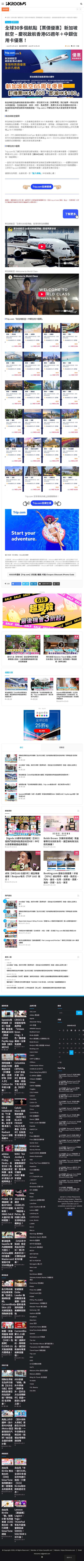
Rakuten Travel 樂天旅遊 (38, 1307)
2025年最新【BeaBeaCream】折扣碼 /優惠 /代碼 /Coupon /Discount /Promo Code (69, 1083)
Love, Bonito (34, 1220)
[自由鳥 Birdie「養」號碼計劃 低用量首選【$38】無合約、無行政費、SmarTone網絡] (7, 1503)
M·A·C (32, 1227)
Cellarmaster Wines (36, 1065)
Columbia (33, 1099)
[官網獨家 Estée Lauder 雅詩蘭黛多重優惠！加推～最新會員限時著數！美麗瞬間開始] (20, 1283)
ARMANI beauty (35, 1028)
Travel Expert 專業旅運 (38, 1350)
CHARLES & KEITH (36, 1069)
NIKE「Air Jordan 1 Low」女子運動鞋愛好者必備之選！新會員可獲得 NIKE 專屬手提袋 (20, 1166)
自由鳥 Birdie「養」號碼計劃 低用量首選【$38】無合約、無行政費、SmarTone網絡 (7, 1521)
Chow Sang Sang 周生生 (38, 1072)
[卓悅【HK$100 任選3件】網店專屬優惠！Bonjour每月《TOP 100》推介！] (22, 861)
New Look (33, 1267)
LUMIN (32, 1223)
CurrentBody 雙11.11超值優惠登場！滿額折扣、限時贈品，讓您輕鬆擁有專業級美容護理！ (22, 1343)
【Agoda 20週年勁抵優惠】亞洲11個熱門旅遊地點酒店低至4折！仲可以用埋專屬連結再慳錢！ (22, 841)
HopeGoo (33, 1166)
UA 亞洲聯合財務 (35, 1364)
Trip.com (8, 22)
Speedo (32, 1333)
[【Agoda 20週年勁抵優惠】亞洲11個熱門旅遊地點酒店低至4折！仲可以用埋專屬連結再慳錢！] (22, 826)
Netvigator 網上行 (36, 1264)
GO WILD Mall (34, 1146)
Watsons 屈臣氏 (35, 1374)
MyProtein (33, 1257)
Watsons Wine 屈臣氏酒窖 (39, 1370)
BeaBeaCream (35, 1032)
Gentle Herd (34, 1143)
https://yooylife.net (45, 1550)
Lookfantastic (34, 1217)
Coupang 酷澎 (34, 1106)
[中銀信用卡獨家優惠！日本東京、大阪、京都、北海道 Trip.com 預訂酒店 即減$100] (11, 934)
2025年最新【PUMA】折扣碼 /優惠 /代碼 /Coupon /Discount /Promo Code (70, 1142)
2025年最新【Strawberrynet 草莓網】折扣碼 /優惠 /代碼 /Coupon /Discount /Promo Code (70, 1148)
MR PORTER (34, 1254)
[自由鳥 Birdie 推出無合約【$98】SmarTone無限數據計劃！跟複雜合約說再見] (7, 1461)
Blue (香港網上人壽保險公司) (40, 1038)
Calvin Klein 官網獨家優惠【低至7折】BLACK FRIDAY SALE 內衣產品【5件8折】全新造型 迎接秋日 (20, 1121)
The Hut (32, 1340)
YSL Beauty (34, 1387)
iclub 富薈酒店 (34, 1170)
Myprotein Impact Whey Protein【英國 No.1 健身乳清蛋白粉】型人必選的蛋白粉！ (48, 921)
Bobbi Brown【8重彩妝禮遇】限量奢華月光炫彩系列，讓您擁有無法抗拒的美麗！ (61, 841)
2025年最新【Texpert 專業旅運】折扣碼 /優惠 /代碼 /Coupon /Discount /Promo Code (69, 1155)
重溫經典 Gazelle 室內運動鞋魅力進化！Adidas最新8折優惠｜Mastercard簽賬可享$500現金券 (8, 1253)
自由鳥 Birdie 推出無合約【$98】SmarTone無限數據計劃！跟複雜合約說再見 (7, 1478)
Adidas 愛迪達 (34, 1015)
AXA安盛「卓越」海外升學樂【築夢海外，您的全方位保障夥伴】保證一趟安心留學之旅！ (20, 1391)
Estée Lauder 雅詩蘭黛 (38, 1123)
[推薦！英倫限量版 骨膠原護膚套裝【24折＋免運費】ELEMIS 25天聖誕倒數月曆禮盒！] (7, 1325)
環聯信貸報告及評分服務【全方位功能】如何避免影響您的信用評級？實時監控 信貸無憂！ (7, 1391)
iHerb (31, 1173)
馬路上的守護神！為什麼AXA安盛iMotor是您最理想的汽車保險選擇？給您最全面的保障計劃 (7, 1431)
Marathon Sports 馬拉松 (38, 1237)
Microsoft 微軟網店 (36, 1247)
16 (83, 1043)
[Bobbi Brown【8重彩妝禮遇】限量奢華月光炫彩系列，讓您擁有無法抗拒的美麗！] (61, 826)
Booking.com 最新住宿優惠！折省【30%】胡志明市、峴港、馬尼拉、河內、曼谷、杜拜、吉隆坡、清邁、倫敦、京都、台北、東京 (61, 878)
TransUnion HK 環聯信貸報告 (40, 1347)
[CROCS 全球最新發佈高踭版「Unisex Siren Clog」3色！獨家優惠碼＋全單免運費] (20, 1014)
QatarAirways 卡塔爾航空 (38, 1303)
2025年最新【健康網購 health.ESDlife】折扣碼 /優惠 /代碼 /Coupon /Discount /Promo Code (69, 1189)
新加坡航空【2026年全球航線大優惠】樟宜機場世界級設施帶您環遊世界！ (16, 694)
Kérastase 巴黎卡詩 (36, 1186)
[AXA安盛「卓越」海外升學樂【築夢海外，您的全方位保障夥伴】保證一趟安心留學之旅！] (11, 768)
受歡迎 (61, 747)
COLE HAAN (34, 1092)
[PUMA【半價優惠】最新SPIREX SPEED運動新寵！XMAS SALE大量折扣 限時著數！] (7, 1193)
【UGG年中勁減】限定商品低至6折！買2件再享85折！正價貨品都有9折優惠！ (20, 1251)
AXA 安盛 (33, 1025)
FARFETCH (33, 1129)
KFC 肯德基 (34, 1190)
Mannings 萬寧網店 (36, 1234)
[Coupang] (42, 611)
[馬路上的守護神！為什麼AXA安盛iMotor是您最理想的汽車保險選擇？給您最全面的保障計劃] (7, 1413)
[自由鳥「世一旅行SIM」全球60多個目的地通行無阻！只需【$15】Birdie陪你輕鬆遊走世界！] (20, 1461)
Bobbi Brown (34, 1042)
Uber (31, 1357)
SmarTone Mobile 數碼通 (38, 1330)
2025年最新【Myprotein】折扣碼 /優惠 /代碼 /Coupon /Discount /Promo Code (70, 1130)
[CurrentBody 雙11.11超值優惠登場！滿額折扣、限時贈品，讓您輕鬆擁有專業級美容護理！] (20, 1325)
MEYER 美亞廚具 (35, 1244)
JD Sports (33, 1183)
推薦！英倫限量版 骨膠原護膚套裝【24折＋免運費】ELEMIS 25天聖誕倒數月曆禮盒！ (7, 1341)
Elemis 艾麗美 (34, 1119)
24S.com (33, 1012)
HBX (31, 1160)
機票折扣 (20, 17)
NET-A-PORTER (35, 1260)
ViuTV (32, 1367)
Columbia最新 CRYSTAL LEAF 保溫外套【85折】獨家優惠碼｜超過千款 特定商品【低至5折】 (20, 1076)
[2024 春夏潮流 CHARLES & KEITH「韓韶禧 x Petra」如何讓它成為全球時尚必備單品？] (20, 1193)
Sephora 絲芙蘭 (35, 1313)
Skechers (33, 1320)
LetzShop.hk (34, 1213)
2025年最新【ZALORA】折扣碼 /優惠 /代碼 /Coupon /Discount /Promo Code (70, 1182)
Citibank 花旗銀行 (36, 1079)
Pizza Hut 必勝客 (35, 1290)
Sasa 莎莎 (33, 1323)
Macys (32, 1230)
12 (67, 1043)
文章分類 (14, 17)
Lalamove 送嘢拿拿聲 (37, 1200)
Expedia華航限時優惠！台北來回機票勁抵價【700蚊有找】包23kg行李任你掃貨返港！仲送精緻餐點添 (68, 695)
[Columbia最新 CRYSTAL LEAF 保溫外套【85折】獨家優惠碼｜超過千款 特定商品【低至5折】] (20, 1057)
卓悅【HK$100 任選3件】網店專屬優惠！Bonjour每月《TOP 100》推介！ (22, 876)
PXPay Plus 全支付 (36, 1300)
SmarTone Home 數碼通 (38, 1327)
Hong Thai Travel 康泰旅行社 (40, 1163)
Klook (31, 1197)
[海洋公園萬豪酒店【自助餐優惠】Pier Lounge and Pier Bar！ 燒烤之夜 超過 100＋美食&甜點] (11, 943)
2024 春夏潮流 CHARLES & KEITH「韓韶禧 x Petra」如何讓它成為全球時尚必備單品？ (20, 1211)
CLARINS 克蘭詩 (35, 1075)
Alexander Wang (35, 1022)
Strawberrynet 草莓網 (37, 1337)
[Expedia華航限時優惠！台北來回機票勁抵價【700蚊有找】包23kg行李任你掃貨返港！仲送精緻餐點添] (68, 684)
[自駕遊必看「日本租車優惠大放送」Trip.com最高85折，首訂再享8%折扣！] (42, 684)
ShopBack (33, 1317)
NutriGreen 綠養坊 (36, 1274)
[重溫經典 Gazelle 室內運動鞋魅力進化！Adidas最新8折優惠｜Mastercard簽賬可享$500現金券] (7, 1235)
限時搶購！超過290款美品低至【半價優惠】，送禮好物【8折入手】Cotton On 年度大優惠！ (7, 1076)
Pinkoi (32, 1286)
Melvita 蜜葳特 (35, 1240)
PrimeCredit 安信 (35, 1293)
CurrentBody (34, 1112)
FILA (31, 1133)
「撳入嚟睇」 (36, 173)
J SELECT (33, 1180)
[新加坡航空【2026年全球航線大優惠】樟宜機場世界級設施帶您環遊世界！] (16, 684)
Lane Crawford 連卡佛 (37, 1207)
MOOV (32, 1250)
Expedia (32, 1126)
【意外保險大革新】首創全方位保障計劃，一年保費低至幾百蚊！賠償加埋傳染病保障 (20, 1430)
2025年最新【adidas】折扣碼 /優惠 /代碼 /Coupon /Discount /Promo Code (70, 1076)
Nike (31, 1271)
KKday (32, 1193)
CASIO (32, 1055)
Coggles (32, 1089)
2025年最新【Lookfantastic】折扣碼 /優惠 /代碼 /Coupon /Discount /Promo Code (70, 1123)
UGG (31, 1360)
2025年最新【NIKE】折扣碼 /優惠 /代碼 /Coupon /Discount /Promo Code (70, 1136)
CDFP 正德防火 (35, 1059)
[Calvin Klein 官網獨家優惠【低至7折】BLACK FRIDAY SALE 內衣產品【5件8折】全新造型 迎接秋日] (20, 1102)
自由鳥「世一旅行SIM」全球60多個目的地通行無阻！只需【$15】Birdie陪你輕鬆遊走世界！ (20, 1480)
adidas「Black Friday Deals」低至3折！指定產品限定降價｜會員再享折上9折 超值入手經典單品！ (7, 1167)
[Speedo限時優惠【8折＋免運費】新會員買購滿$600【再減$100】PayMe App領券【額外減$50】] (11, 797)
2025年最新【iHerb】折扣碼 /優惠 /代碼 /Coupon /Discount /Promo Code (69, 1103)
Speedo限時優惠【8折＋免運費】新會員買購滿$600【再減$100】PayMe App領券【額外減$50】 (7, 1033)
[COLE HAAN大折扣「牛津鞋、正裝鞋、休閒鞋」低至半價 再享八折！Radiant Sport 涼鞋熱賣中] (7, 1102)
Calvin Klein (34, 1052)
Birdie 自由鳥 (34, 1035)
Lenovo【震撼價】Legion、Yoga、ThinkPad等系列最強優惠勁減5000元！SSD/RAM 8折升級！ (20, 1523)
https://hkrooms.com (68, 1550)
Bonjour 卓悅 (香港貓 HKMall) (40, 1045)
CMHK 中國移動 (35, 1086)
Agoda (32, 1018)
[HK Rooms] (16, 4)
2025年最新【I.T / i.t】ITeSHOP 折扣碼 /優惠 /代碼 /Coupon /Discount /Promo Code (70, 1096)
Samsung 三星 (35, 1310)
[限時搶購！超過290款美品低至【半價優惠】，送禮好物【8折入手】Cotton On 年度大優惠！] (7, 1057)
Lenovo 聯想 (34, 1210)
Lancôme (33, 1203)
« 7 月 (59, 1062)
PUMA (32, 1296)
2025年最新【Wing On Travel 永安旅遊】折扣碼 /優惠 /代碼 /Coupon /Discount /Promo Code (70, 1175)
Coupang (42, 592)
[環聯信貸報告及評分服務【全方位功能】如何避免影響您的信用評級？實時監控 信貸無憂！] (11, 758)
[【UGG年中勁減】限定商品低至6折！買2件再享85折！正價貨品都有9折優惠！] (20, 1235)
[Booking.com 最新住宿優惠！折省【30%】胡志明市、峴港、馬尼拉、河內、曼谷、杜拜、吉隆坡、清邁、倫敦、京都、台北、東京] (61, 861)
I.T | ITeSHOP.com (36, 1176)
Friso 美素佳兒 (35, 1136)
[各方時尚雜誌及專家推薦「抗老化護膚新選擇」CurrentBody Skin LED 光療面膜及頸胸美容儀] (7, 1283)
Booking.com (34, 1049)
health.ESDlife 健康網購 (38, 1153)
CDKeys (32, 1062)
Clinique (32, 1082)
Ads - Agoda (42, 708)
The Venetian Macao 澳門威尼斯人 (42, 1344)
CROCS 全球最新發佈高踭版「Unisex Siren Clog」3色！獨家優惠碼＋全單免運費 (20, 1032)
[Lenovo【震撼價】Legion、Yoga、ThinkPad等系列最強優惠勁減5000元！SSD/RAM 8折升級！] (20, 1503)
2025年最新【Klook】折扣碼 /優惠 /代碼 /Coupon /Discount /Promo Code (69, 1116)
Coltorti (32, 1096)
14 (75, 1043)
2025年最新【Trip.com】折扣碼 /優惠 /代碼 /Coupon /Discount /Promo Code (42, 575)
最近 (21, 747)
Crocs (32, 1109)
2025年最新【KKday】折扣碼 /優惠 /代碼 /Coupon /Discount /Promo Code (70, 1110)
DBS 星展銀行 (34, 1116)
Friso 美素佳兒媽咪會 (37, 1139)
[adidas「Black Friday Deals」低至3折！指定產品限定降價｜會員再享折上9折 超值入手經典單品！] (7, 1148)
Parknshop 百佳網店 (37, 1283)
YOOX (32, 1384)
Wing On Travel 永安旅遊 (38, 1377)
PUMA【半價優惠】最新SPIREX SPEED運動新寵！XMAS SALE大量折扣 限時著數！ (7, 1209)
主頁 (8, 17)
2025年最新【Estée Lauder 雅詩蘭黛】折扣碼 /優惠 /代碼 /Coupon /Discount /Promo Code (69, 1089)
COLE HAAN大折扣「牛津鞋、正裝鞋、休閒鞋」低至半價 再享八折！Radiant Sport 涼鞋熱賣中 (7, 1123)
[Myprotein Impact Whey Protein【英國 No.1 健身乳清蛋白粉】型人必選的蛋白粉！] (11, 924)
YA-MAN (33, 1381)
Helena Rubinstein (36, 1156)
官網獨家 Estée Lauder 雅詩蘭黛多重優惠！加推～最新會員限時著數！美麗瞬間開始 (20, 1301)
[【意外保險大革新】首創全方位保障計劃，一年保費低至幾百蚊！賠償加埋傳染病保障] (20, 1413)
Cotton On (33, 1102)
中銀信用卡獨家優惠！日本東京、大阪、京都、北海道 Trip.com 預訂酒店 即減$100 (47, 931)
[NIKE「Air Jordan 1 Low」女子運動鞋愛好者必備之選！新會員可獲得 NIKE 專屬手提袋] (20, 1148)
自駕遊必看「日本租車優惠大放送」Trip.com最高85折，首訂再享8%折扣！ (42, 694)
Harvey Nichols (35, 1149)
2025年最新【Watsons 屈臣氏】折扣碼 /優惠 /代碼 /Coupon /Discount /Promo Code (70, 1169)
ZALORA (33, 1391)
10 (59, 1043)
